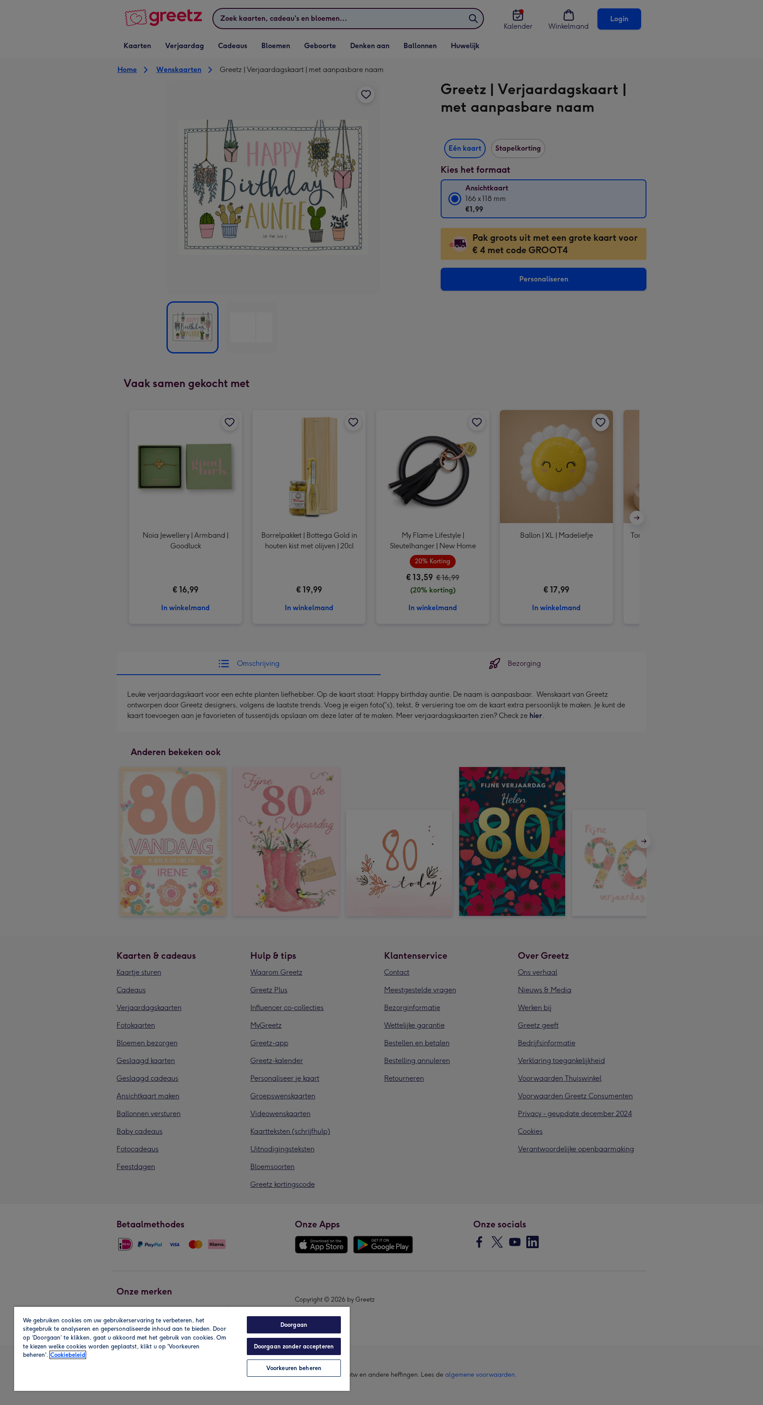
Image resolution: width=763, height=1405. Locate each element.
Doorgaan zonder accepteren (294, 1346)
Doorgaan (293, 1324)
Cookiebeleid (67, 1355)
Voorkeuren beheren (293, 1368)
